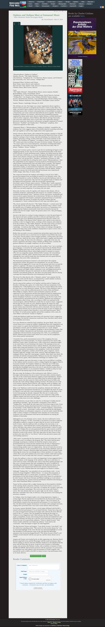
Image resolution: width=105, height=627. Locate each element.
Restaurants (45, 6)
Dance (60, 1)
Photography (62, 4)
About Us (31, 1)
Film (83, 1)
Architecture (51, 1)
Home (44, 555)
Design (68, 1)
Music (37, 4)
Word (30, 6)
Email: (25, 574)
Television (72, 4)
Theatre (81, 4)
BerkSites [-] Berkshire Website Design (60, 625)
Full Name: (24, 571)
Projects (55, 6)
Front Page (41, 1)
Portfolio (45, 4)
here (82, 16)
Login (81, 6)
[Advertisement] (38, 605)
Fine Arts (90, 1)
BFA (77, 115)
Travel (89, 4)
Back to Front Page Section (36, 555)
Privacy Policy (54, 623)
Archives (63, 6)
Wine (37, 6)
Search (72, 6)
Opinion (75, 1)
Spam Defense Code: (23, 578)
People (53, 4)
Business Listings (57, 622)
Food (30, 4)
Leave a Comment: (22, 565)
